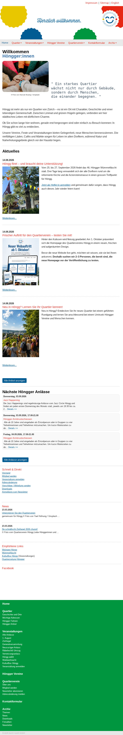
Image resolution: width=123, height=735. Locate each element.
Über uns (6, 684)
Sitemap (104, 2)
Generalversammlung (12, 644)
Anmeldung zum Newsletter (15, 492)
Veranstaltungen (33, 42)
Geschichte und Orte (12, 614)
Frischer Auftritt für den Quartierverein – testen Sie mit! (37, 235)
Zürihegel (6, 641)
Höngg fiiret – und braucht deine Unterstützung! (32, 163)
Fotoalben (7, 722)
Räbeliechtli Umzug (11, 650)
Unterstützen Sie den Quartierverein (18, 513)
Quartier (16, 42)
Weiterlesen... (9, 218)
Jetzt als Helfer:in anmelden (55, 185)
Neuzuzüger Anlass (11, 647)
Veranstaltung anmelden (13, 479)
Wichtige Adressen (11, 618)
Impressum (92, 2)
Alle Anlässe (8, 635)
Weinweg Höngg (9, 550)
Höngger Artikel (9, 624)
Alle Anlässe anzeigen (15, 459)
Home (5, 42)
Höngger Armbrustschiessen (17, 419)
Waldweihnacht (9, 660)
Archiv (111, 42)
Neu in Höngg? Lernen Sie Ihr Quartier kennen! (32, 307)
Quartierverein (75, 42)
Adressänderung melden (13, 694)
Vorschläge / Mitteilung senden (16, 485)
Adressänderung (9, 482)
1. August (6, 638)
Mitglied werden (9, 476)
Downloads (7, 489)
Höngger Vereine (56, 42)
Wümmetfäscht (9, 553)
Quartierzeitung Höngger (13, 559)
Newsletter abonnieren (12, 691)
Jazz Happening (11, 400)
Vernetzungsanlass (11, 654)
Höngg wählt (8, 657)
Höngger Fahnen (10, 621)
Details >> (12, 409)
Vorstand (6, 473)
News (5, 715)
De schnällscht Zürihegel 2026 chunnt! (20, 529)
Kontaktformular (96, 42)
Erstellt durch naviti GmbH (13, 733)
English (115, 2)
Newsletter (7, 725)
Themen (6, 712)
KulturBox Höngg (10, 556)
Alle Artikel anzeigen (14, 380)
